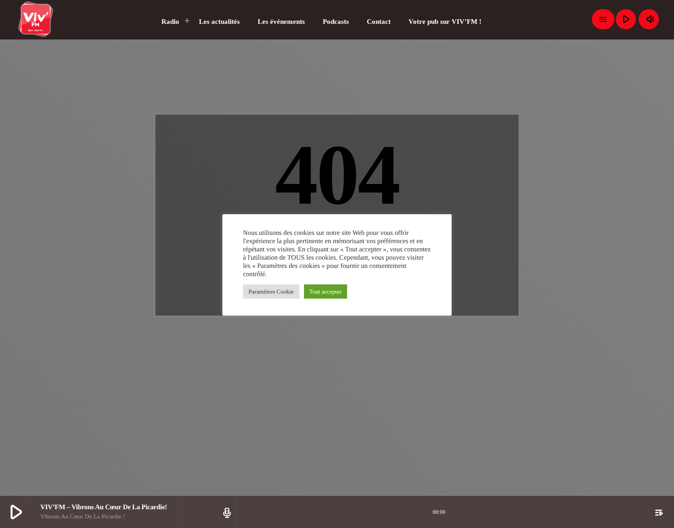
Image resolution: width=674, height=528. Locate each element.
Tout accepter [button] (325, 291)
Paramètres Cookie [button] (271, 291)
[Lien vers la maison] (36, 19)
